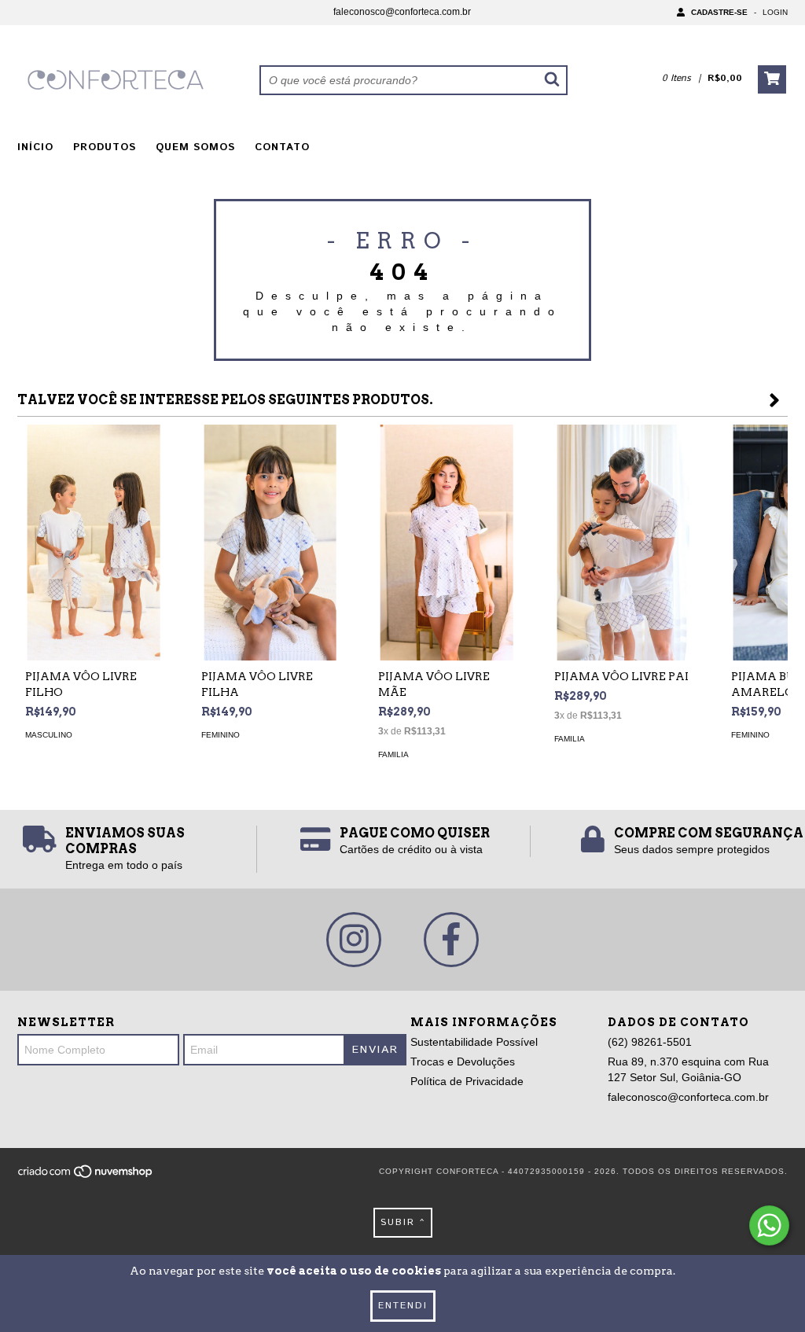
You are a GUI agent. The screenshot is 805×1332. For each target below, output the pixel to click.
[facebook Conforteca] (451, 939)
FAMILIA (393, 754)
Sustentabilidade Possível (474, 1042)
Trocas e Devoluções (462, 1061)
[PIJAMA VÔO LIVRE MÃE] (446, 546)
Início (35, 147)
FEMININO (220, 734)
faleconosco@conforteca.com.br (402, 11)
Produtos (104, 147)
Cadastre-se (719, 12)
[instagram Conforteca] (353, 939)
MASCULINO (48, 734)
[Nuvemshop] (86, 1176)
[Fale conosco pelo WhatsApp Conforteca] (769, 1225)
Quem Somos (195, 147)
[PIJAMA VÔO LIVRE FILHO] (93, 546)
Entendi (403, 1305)
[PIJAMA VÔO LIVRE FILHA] (269, 546)
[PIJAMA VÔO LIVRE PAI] (622, 546)
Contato (282, 147)
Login (775, 12)
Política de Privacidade (467, 1081)
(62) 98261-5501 (650, 1042)
